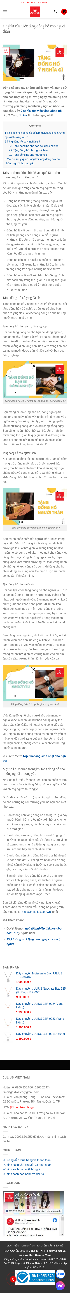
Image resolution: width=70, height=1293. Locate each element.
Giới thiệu (13, 1245)
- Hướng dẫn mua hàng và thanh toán (27, 1160)
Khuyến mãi (44, 1245)
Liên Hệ (58, 1245)
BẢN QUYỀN (11, 1250)
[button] (5, 11)
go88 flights (19, 1141)
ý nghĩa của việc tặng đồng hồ (41, 110)
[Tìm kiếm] (55, 12)
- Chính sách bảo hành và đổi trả (23, 1174)
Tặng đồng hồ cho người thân (28, 150)
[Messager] (60, 1285)
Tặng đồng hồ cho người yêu (28, 154)
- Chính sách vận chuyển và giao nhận (27, 1164)
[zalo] (60, 1274)
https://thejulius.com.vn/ (37, 911)
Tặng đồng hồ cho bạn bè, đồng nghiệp (33, 145)
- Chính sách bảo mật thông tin (22, 1169)
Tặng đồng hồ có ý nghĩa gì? (22, 141)
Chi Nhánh (28, 1245)
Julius (23, 115)
